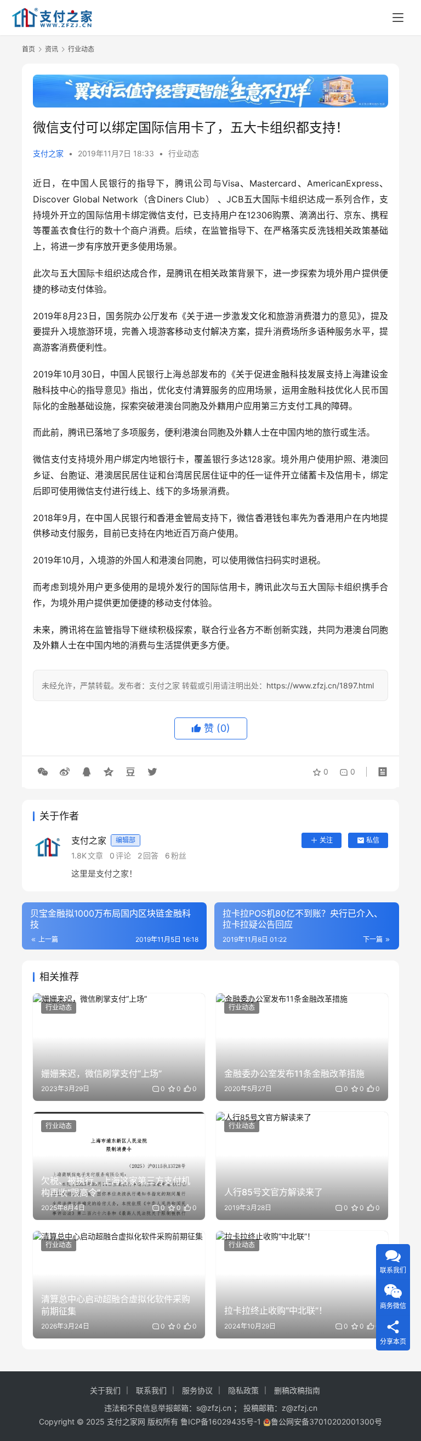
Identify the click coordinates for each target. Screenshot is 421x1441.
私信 (372, 840)
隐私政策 (243, 1390)
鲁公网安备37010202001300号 (326, 1421)
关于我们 (105, 1390)
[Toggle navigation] (397, 17)
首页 (28, 49)
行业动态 (183, 153)
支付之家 (48, 153)
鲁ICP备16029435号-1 (220, 1421)
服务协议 (197, 1390)
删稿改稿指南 (297, 1390)
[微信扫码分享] (43, 772)
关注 (326, 840)
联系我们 (151, 1390)
